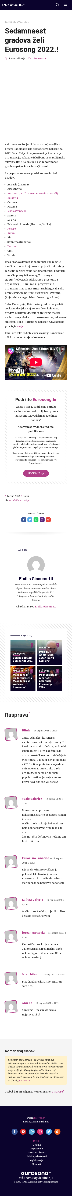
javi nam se (24, 1080)
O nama (37, 1144)
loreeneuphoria (33, 932)
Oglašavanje (36, 1160)
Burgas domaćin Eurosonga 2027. (23, 659)
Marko (27, 1003)
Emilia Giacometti (45, 606)
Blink (26, 730)
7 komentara (39, 58)
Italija (26, 496)
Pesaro (11, 228)
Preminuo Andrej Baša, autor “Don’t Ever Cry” (46, 656)
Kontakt (36, 1164)
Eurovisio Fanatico (35, 858)
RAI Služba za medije (19, 500)
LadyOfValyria (32, 899)
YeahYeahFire (32, 798)
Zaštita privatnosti (37, 1156)
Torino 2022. (13, 496)
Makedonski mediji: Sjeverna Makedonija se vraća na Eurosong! (22, 681)
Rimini (11, 233)
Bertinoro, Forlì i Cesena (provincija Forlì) (32, 193)
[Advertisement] (36, 101)
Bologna (12, 197)
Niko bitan (30, 974)
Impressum (36, 1148)
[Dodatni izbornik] (65, 5)
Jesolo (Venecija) (17, 211)
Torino (11, 246)
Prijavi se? (58, 1091)
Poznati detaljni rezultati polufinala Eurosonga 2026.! (48, 681)
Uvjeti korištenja (36, 1152)
